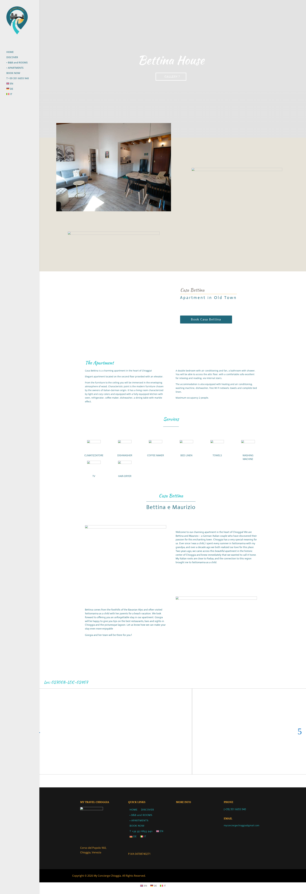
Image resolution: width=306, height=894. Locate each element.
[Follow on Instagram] (234, 835)
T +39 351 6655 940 (17, 78)
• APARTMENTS (14, 68)
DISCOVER (12, 57)
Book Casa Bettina (206, 319)
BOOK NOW (13, 73)
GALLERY (171, 76)
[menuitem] (22, 85)
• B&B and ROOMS (17, 62)
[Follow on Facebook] (227, 835)
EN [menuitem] (145, 885)
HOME (10, 52)
